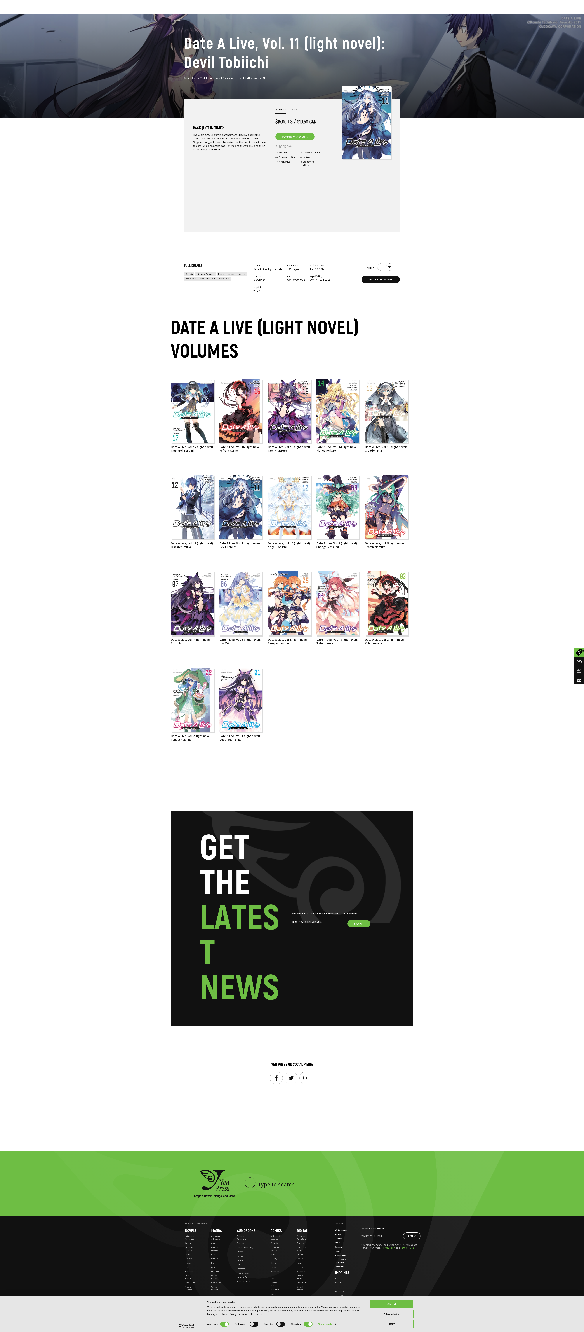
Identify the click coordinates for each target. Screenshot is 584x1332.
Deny (392, 1324)
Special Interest (188, 1288)
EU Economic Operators (340, 1261)
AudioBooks (246, 1230)
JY (336, 1286)
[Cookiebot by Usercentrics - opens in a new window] (186, 1326)
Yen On (338, 1282)
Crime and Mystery (189, 1248)
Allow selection (392, 1314)
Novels (181, 20)
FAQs (337, 1251)
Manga (216, 1230)
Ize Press (339, 1295)
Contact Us (339, 1266)
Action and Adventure (205, 274)
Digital (302, 1230)
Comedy (189, 274)
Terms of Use (407, 1247)
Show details (325, 1324)
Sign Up (412, 1235)
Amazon (283, 152)
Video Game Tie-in (207, 278)
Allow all (391, 1304)
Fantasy (231, 274)
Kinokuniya (284, 161)
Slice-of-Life (190, 1282)
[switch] (254, 1324)
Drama (221, 274)
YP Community (341, 1230)
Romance (242, 274)
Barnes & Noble (311, 152)
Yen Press (339, 1278)
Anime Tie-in (224, 278)
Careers (338, 1247)
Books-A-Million (287, 157)
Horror (188, 1263)
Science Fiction (188, 1277)
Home (173, 20)
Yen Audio (339, 1291)
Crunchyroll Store (309, 163)
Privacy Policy (389, 1247)
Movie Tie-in (191, 278)
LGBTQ (188, 1267)
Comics (276, 1230)
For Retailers (340, 1255)
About (337, 1242)
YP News (338, 1234)
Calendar (339, 1238)
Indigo (306, 157)
